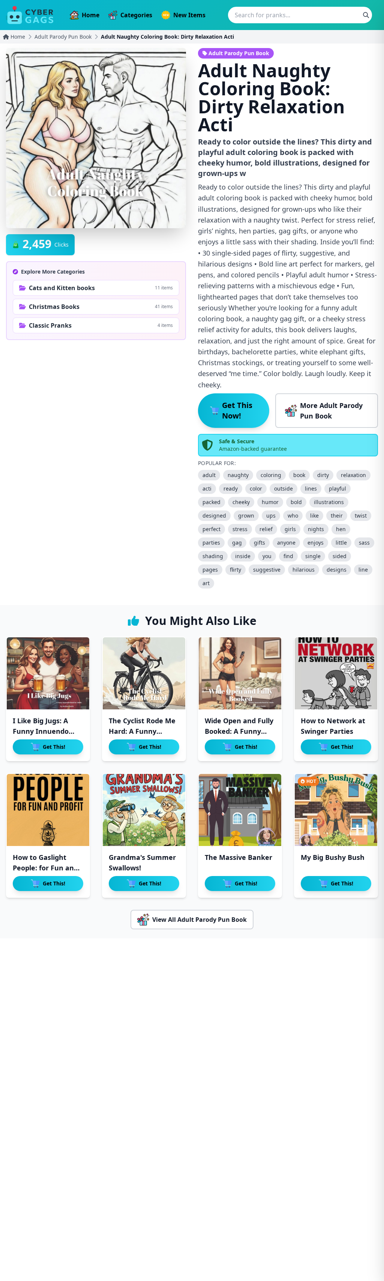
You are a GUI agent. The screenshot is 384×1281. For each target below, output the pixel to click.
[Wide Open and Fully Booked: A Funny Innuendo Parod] (240, 673)
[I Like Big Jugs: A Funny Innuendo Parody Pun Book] (48, 673)
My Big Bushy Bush (332, 857)
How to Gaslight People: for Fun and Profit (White (45, 868)
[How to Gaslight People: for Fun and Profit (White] (48, 810)
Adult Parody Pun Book (63, 36)
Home (90, 15)
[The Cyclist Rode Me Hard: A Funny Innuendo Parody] (144, 673)
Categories (136, 15)
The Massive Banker (238, 857)
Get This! (54, 746)
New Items (189, 15)
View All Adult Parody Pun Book (199, 919)
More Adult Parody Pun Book (331, 410)
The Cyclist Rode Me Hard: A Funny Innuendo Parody (142, 731)
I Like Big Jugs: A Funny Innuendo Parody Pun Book (41, 731)
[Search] (366, 15)
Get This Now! (237, 410)
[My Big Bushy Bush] (336, 810)
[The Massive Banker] (240, 810)
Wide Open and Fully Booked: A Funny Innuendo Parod (239, 731)
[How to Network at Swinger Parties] (336, 673)
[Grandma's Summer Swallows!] (144, 810)
